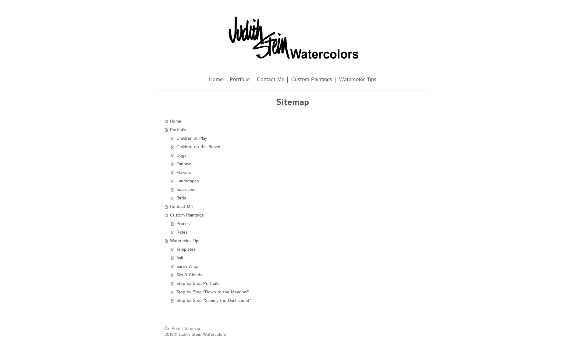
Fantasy (183, 164)
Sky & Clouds (189, 275)
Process (183, 224)
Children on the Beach (198, 147)
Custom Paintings (187, 215)
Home (175, 121)
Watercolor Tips (185, 241)
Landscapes (187, 181)
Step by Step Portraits (197, 284)
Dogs (181, 155)
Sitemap (192, 329)
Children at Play (191, 138)
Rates (181, 232)
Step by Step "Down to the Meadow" (212, 292)
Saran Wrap (187, 266)
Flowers (183, 173)
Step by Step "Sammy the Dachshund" (213, 301)
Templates (185, 249)
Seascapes (186, 190)
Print (176, 329)
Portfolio (178, 130)
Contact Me (181, 207)
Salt (179, 258)
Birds (181, 198)
